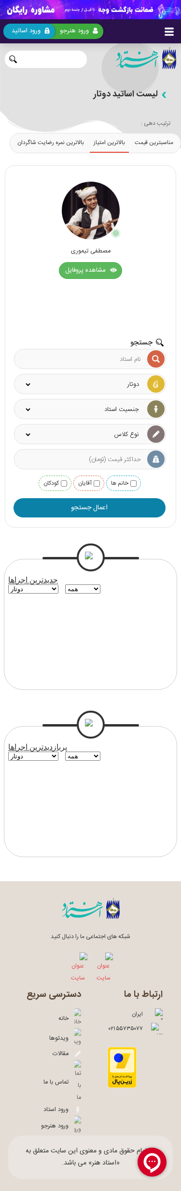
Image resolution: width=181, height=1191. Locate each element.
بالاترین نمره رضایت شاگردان (50, 142)
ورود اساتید (26, 31)
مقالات (63, 1054)
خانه (66, 1019)
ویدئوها (61, 1038)
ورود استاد (58, 1110)
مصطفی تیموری (91, 251)
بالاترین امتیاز (109, 142)
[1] (90, 9)
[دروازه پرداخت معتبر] (122, 1086)
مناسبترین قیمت (154, 142)
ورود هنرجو (74, 31)
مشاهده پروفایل (86, 270)
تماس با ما (58, 1082)
